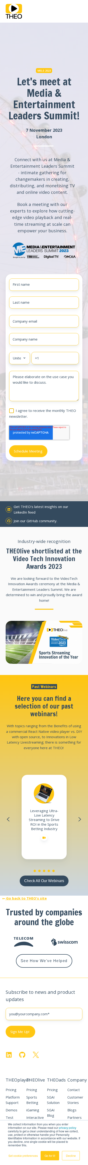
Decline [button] (71, 1156)
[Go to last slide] (8, 819)
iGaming (32, 1110)
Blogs (72, 1110)
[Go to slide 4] (49, 871)
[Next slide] (79, 819)
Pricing (11, 1089)
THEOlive (35, 1080)
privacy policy (67, 1128)
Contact (73, 1089)
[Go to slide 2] (39, 871)
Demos (11, 1110)
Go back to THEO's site (26, 898)
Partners (74, 1117)
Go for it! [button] (50, 1156)
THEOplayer (18, 1080)
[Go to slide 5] (53, 871)
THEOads (56, 1080)
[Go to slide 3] (44, 871)
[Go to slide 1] (35, 871)
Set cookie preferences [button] (23, 1156)
